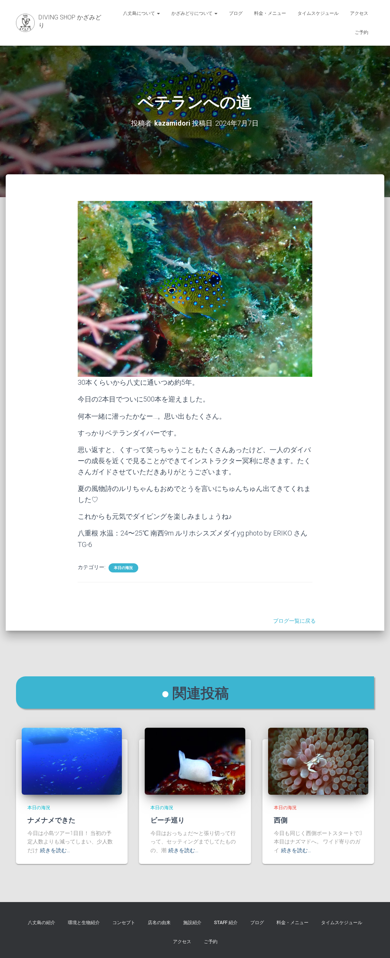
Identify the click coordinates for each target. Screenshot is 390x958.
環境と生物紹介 (84, 922)
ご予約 (361, 32)
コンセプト (123, 922)
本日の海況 (123, 568)
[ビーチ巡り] (195, 761)
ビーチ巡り (167, 819)
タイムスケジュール (318, 13)
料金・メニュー (270, 13)
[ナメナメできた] (72, 761)
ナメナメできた (51, 819)
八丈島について (139, 13)
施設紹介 (192, 922)
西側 (281, 819)
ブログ (236, 13)
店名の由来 (159, 922)
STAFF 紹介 (226, 922)
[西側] (318, 761)
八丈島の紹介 (41, 922)
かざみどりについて (192, 13)
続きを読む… (55, 850)
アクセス (359, 13)
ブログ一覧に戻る (295, 621)
